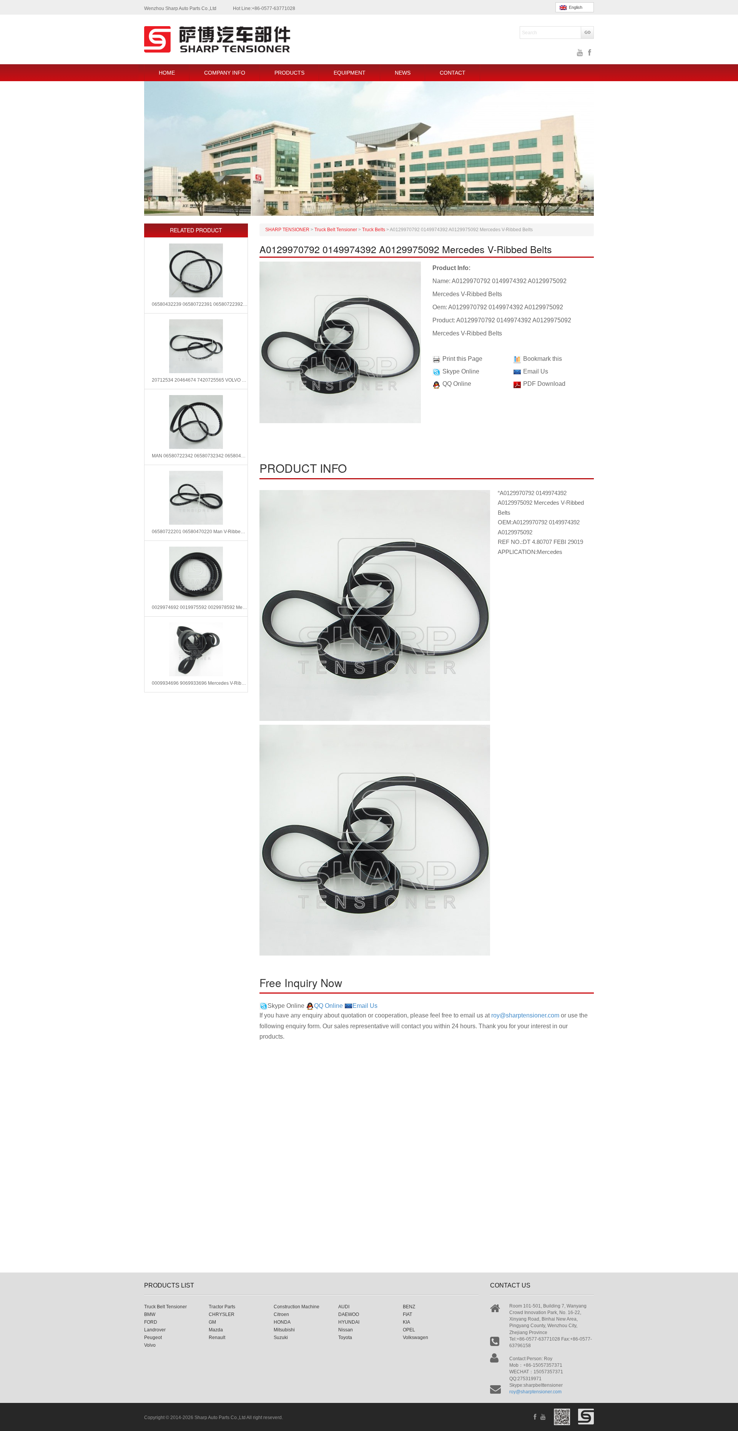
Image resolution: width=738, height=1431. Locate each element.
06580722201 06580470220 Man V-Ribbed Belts (200, 531)
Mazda (216, 1330)
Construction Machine (296, 1306)
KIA (406, 1322)
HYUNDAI (348, 1322)
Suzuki (281, 1337)
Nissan (345, 1330)
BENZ (409, 1306)
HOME (167, 73)
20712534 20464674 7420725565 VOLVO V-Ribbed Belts (200, 380)
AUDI (343, 1306)
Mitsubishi (284, 1330)
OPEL (409, 1330)
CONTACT (452, 73)
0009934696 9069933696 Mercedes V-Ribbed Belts (200, 683)
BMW (149, 1314)
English (574, 7)
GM (212, 1322)
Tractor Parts (222, 1306)
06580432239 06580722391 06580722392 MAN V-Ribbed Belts (200, 304)
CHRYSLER (221, 1314)
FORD (150, 1322)
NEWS (403, 73)
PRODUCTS (289, 73)
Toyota (345, 1337)
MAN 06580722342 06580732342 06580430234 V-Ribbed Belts (200, 456)
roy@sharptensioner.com (525, 1015)
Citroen (281, 1314)
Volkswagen (415, 1337)
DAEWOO (348, 1314)
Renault (217, 1337)
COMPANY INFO (224, 73)
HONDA (282, 1322)
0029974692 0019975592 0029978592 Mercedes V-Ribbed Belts (200, 607)
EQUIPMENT (350, 73)
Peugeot (153, 1337)
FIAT (407, 1314)
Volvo (150, 1345)
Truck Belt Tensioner (165, 1306)
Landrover (155, 1330)
